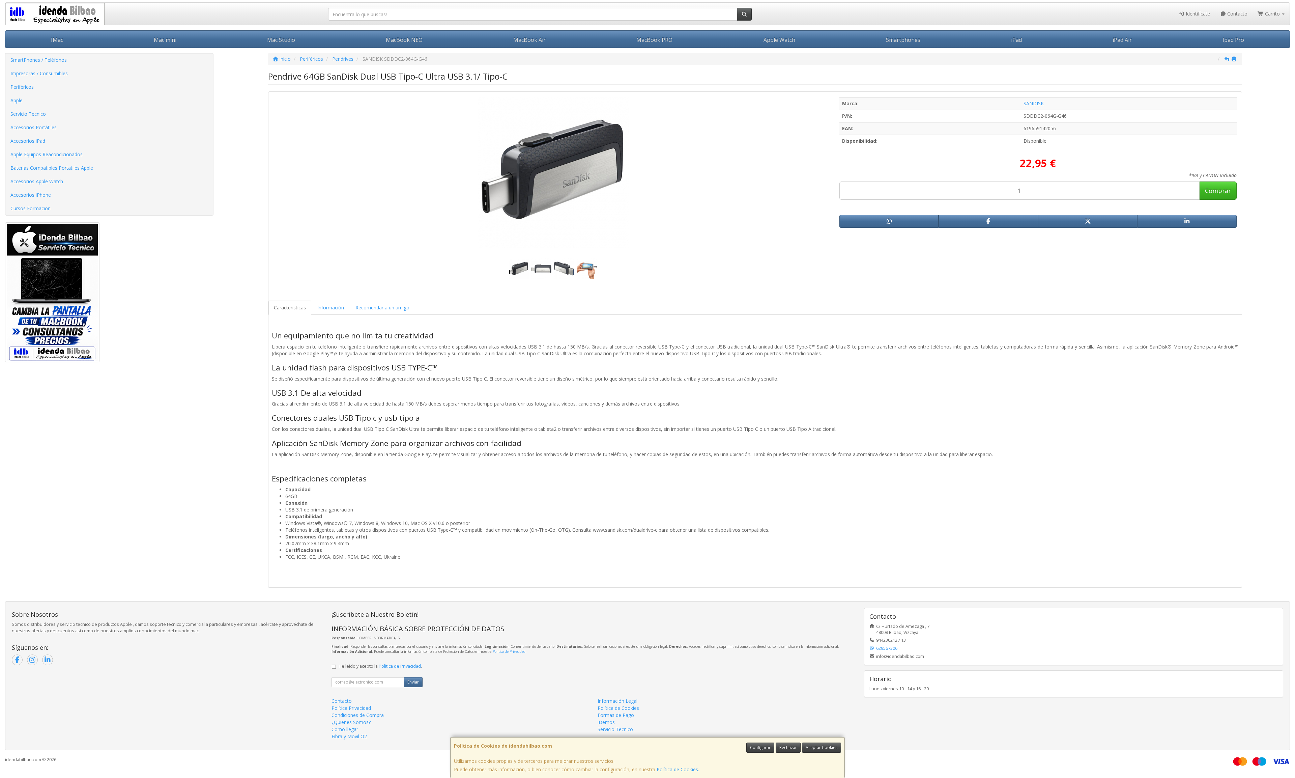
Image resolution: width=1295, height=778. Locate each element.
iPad (1016, 40)
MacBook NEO (404, 40)
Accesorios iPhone (30, 195)
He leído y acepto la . (380, 666)
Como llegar (345, 729)
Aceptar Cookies (821, 747)
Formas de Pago (616, 715)
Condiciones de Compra (358, 715)
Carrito (1272, 13)
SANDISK (1034, 103)
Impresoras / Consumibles (39, 73)
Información (330, 307)
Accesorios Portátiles (33, 127)
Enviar (413, 682)
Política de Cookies (677, 769)
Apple (16, 100)
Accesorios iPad (27, 141)
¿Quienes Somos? (351, 722)
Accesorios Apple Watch (36, 181)
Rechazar (788, 747)
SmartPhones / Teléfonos (38, 60)
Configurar (760, 747)
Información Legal (617, 701)
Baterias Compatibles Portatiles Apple (51, 168)
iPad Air (1122, 40)
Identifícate (1197, 13)
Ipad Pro (1233, 40)
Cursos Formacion (30, 208)
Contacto (1236, 13)
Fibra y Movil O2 (349, 736)
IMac (57, 40)
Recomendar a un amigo (382, 307)
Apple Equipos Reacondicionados (46, 154)
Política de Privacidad (509, 651)
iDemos (606, 722)
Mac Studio (281, 40)
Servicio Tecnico (28, 114)
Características (290, 307)
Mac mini (165, 40)
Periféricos (22, 87)
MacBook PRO (654, 40)
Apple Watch (779, 40)
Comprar (1218, 191)
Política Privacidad (351, 708)
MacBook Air (529, 40)
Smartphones (903, 40)
